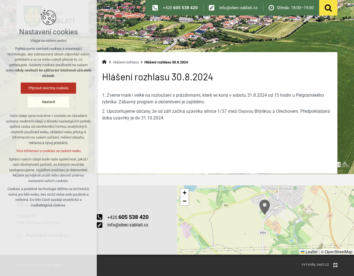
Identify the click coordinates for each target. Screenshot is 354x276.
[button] (264, 207)
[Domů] (105, 61)
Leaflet (310, 251)
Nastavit (48, 102)
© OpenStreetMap (337, 251)
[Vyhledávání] (328, 8)
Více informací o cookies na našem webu (48, 151)
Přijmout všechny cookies (48, 88)
